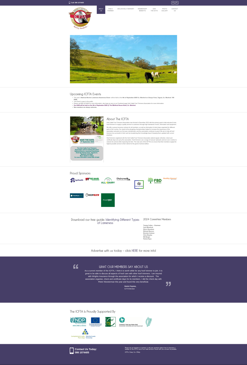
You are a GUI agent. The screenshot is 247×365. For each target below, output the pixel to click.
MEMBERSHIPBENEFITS (142, 9)
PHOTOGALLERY (165, 9)
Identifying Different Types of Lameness (118, 221)
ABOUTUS (101, 9)
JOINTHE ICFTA (154, 9)
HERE (135, 250)
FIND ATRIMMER (110, 9)
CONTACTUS (175, 9)
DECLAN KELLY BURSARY (125, 9)
